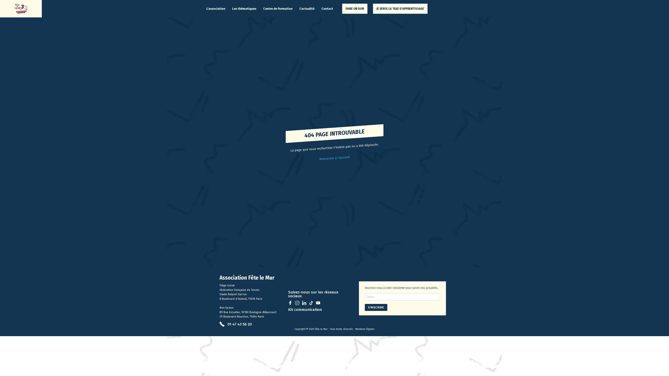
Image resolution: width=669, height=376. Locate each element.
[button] (216, 9)
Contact (327, 9)
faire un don (355, 9)
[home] (21, 8)
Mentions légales (364, 329)
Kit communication (305, 310)
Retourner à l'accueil (334, 158)
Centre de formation (278, 9)
